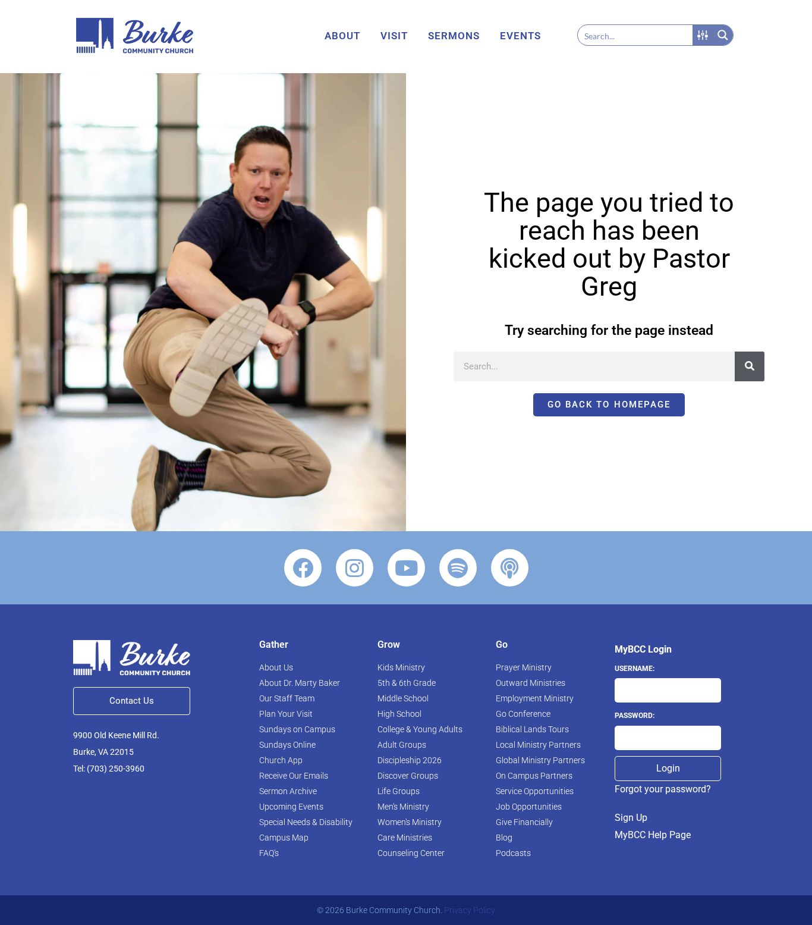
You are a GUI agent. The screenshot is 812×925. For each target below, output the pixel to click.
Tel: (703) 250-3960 (108, 768)
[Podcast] (509, 568)
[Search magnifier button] (723, 35)
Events (520, 36)
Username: (634, 668)
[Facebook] (303, 568)
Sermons (454, 36)
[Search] (749, 366)
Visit (394, 36)
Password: (634, 715)
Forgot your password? (663, 789)
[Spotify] (458, 568)
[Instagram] (354, 568)
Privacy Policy (469, 910)
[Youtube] (406, 568)
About (342, 36)
